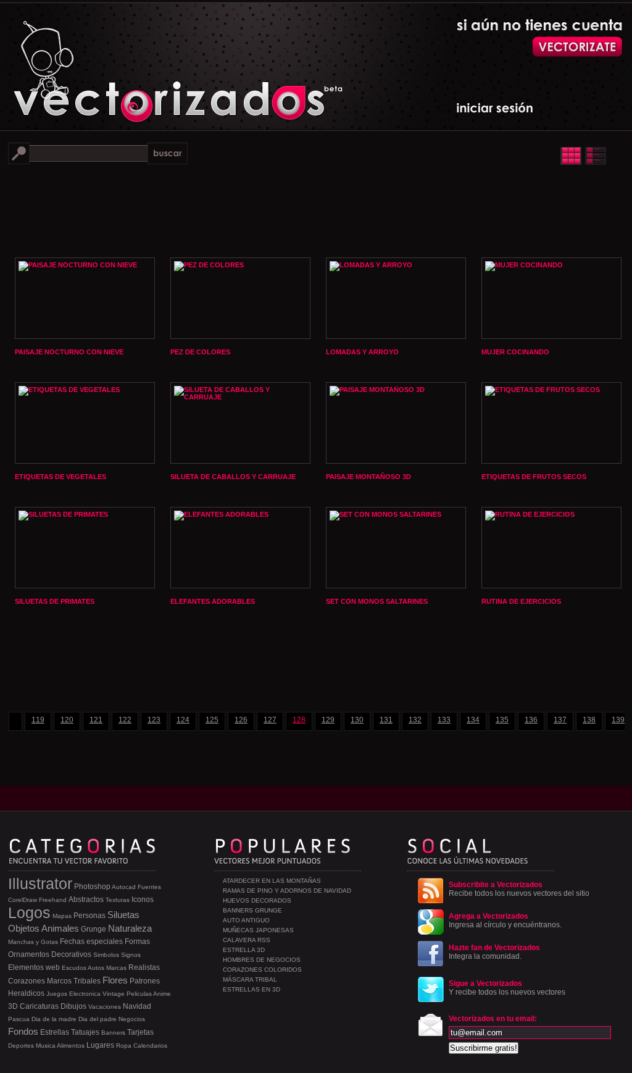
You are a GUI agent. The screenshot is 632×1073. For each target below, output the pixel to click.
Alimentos (71, 1045)
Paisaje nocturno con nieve (69, 352)
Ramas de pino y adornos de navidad (287, 890)
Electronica (85, 993)
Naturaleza (130, 928)
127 (270, 720)
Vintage (113, 993)
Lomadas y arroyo (362, 352)
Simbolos (106, 954)
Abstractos (86, 899)
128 (299, 720)
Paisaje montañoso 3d (368, 476)
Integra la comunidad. (494, 952)
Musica (46, 1045)
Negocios (131, 1019)
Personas (89, 915)
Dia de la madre (54, 1019)
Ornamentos (28, 954)
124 (183, 720)
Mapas (62, 915)
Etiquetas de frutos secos (533, 476)
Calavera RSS (246, 940)
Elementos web (34, 967)
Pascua (19, 1019)
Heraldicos (26, 993)
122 (124, 720)
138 (589, 720)
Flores (115, 980)
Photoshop (92, 886)
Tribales (87, 981)
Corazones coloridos (262, 969)
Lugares (100, 1045)
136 (531, 720)
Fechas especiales (91, 941)
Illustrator (40, 883)
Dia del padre (97, 1019)
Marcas (116, 967)
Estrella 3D (244, 949)
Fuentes (149, 886)
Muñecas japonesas (258, 930)
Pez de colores (200, 352)
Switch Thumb (583, 156)
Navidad (137, 1006)
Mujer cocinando (515, 352)
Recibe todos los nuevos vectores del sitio (519, 889)
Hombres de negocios (262, 959)
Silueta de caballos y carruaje (233, 476)
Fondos (23, 1031)
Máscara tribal (250, 979)
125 (212, 720)
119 (37, 720)
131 (386, 720)
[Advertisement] (316, 210)
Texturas (118, 899)
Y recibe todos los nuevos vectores (507, 987)
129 (328, 720)
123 (154, 720)
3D (13, 1006)
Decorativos (71, 954)
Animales (60, 928)
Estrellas (54, 1032)
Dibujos (73, 1006)
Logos (29, 912)
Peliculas (139, 993)
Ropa (123, 1045)
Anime (162, 993)
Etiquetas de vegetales (60, 476)
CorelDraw (22, 899)
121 (95, 720)
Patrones (145, 981)
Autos (96, 967)
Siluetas (123, 914)
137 (560, 720)
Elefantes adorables (212, 601)
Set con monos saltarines (377, 601)
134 (473, 720)
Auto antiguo (246, 920)
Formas (137, 941)
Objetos (24, 928)
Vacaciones (104, 1006)
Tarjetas (140, 1032)
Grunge (93, 929)
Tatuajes (85, 1032)
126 (241, 720)
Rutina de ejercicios (521, 601)
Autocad (124, 886)
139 (618, 720)
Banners (113, 1032)
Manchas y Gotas (33, 941)
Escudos (74, 967)
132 (415, 720)
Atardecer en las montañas (272, 880)
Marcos (59, 981)
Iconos (142, 899)
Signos (131, 954)
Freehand (53, 899)
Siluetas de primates (54, 601)
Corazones (26, 981)
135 (502, 720)
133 (444, 720)
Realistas (144, 967)
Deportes (21, 1045)
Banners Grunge (252, 910)
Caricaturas (39, 1006)
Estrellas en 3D (251, 989)
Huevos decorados (257, 900)
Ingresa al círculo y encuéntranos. (505, 920)
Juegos (56, 993)
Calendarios (150, 1045)
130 (357, 720)
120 (66, 720)
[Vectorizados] (122, 62)
